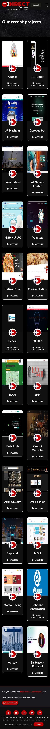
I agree (38, 724)
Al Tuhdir (37, 77)
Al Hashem (12, 130)
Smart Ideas (13, 182)
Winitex (37, 238)
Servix (12, 341)
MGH (37, 553)
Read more (27, 724)
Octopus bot (37, 130)
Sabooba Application (37, 607)
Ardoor (12, 77)
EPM (37, 395)
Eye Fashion (37, 502)
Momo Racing (12, 605)
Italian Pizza (13, 289)
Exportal (12, 553)
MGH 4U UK (12, 238)
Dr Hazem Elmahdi (37, 664)
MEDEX (38, 341)
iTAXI (12, 395)
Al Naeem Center (37, 184)
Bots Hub (12, 446)
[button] (36, 5)
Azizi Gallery (12, 502)
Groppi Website (37, 448)
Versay (12, 662)
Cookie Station (37, 289)
